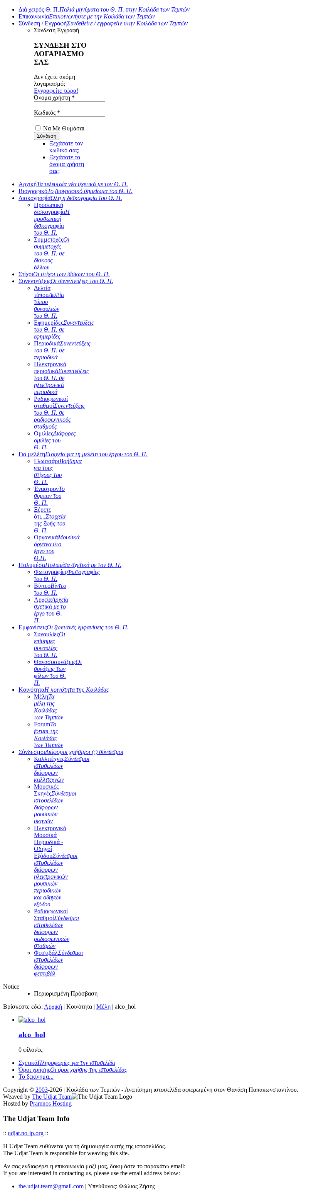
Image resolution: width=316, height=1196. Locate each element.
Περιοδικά (62, 350)
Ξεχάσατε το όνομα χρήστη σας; (66, 164)
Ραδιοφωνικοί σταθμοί (59, 412)
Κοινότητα (63, 689)
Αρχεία (51, 610)
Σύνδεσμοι (70, 752)
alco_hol (31, 1035)
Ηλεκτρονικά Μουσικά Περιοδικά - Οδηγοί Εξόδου (55, 866)
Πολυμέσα (69, 565)
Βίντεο (50, 589)
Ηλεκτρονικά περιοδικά (61, 378)
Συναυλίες (49, 644)
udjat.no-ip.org (26, 1133)
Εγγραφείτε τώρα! (56, 90)
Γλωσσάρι (58, 471)
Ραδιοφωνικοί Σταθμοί (56, 928)
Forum (48, 734)
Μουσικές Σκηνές (55, 803)
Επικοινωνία (86, 16)
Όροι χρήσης (72, 1069)
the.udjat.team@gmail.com (51, 1186)
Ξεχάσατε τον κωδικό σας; (66, 146)
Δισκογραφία (70, 198)
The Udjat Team (52, 1096)
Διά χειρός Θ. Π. (104, 9)
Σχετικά (66, 1062)
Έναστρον (49, 495)
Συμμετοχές (51, 253)
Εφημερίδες (64, 329)
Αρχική (73, 184)
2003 (41, 1089)
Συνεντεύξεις (65, 281)
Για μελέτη (83, 454)
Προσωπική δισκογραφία (52, 219)
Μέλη (48, 707)
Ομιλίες (55, 440)
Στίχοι (64, 274)
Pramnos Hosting (51, 1103)
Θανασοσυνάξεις (58, 672)
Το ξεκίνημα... (36, 1076)
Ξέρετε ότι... (50, 520)
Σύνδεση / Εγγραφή (103, 23)
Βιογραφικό (75, 191)
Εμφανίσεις (73, 627)
